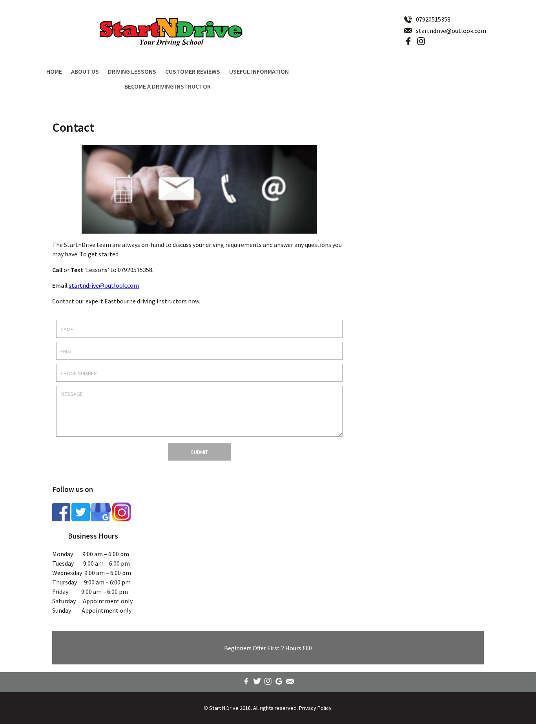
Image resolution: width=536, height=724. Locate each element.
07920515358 (433, 19)
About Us (85, 71)
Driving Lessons (132, 71)
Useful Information (259, 71)
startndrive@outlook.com (451, 30)
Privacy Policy (315, 707)
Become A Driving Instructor (167, 86)
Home (54, 71)
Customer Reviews (192, 71)
